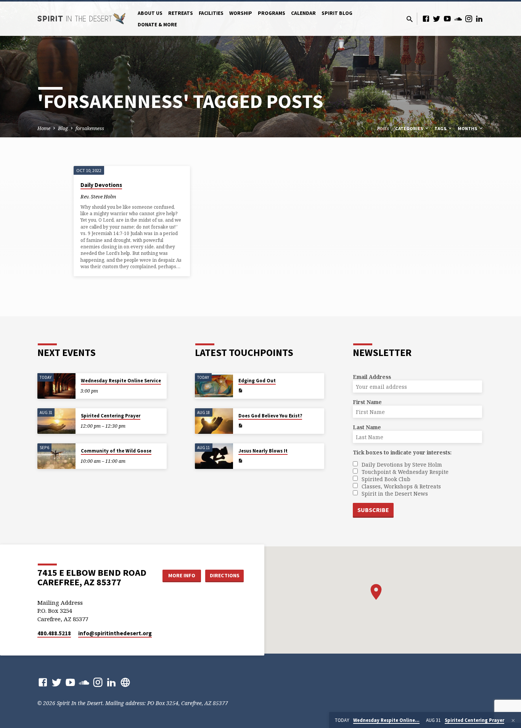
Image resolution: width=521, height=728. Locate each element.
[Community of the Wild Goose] (56, 456)
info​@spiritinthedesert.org (115, 633)
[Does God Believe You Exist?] (214, 421)
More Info (181, 575)
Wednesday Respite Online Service (121, 380)
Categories (409, 128)
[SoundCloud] (458, 18)
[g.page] (125, 682)
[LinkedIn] (479, 18)
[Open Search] (409, 18)
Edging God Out (257, 380)
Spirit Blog (337, 13)
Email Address (372, 376)
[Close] (513, 720)
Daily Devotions (101, 184)
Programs (271, 13)
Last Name (367, 427)
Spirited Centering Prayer (110, 415)
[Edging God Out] (214, 386)
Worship (240, 13)
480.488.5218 (54, 633)
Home (43, 128)
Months (468, 128)
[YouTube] (447, 18)
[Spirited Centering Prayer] (56, 421)
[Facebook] (426, 18)
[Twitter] (437, 18)
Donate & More (157, 24)
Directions (225, 575)
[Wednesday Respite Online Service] (56, 386)
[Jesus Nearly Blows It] (214, 456)
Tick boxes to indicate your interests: (402, 452)
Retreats (180, 13)
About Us (150, 13)
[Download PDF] (240, 390)
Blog (63, 128)
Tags (440, 128)
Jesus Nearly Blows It (263, 451)
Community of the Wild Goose (116, 451)
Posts (383, 128)
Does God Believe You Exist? (270, 415)
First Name (367, 402)
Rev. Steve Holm (98, 196)
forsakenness (90, 128)
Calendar (303, 13)
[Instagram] (469, 18)
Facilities (211, 13)
